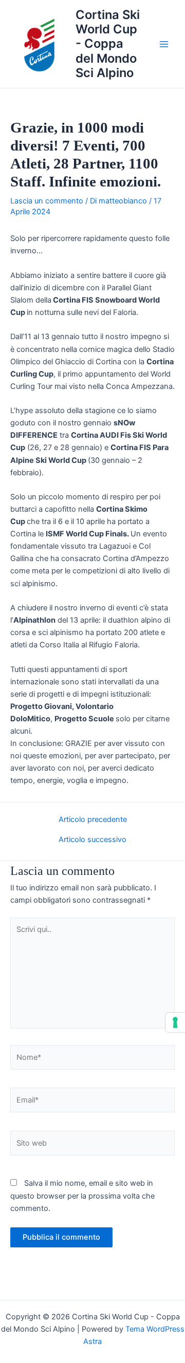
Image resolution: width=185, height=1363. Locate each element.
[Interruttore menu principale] (164, 44)
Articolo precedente (93, 820)
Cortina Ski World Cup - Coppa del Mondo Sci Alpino (108, 44)
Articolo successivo (92, 840)
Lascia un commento (46, 201)
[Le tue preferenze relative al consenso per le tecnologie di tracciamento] (175, 1022)
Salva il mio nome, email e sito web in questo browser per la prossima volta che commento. (82, 1195)
